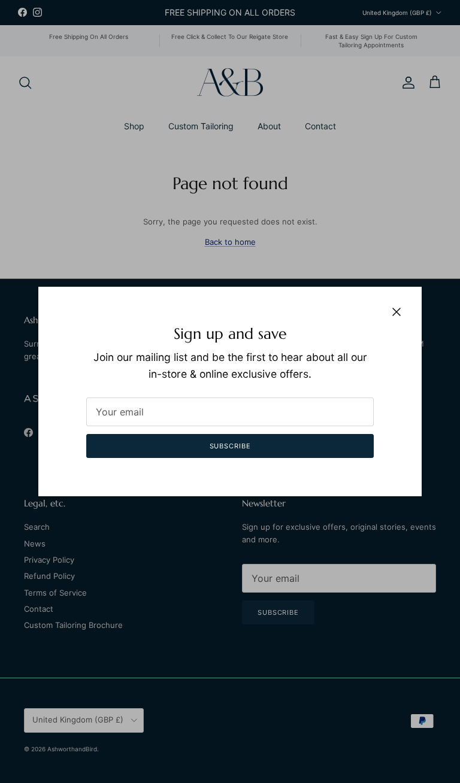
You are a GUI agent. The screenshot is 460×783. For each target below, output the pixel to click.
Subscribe (230, 446)
